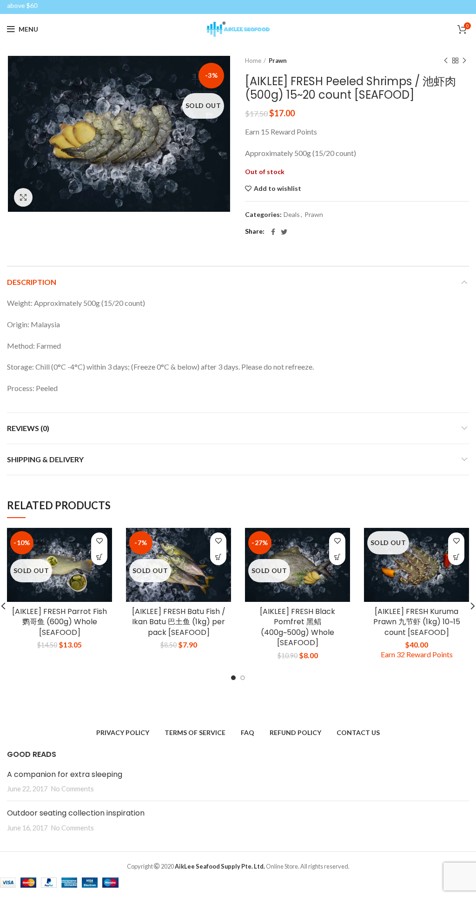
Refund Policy (295, 732)
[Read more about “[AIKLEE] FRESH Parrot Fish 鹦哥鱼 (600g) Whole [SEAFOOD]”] (99, 557)
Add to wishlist (277, 188)
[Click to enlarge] (23, 197)
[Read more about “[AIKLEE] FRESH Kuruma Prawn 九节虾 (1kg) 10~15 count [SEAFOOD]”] (456, 557)
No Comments (72, 789)
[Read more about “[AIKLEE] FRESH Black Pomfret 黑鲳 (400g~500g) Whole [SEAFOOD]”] (337, 557)
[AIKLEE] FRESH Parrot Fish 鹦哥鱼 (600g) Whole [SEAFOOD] (59, 622)
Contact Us (358, 732)
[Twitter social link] (284, 232)
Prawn (278, 60)
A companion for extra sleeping (64, 774)
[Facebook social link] (273, 232)
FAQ (247, 732)
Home (253, 60)
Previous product (445, 60)
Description (31, 281)
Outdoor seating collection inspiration (76, 813)
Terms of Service (195, 732)
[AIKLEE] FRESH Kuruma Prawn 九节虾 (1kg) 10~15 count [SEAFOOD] (416, 622)
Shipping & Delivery (45, 459)
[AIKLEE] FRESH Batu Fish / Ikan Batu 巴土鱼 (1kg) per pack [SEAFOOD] (178, 622)
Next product (464, 60)
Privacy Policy (122, 732)
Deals (292, 214)
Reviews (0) (28, 428)
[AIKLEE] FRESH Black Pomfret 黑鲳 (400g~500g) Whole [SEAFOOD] (297, 627)
